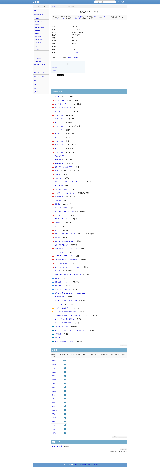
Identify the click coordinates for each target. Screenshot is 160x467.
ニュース (36, 88)
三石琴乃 (59, 433)
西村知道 (59, 372)
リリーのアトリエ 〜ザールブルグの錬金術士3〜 (70, 330)
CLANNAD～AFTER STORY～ (64, 256)
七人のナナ (58, 174)
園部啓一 (59, 414)
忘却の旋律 (58, 200)
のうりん (57, 271)
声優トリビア (38, 36)
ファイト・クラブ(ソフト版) (63, 323)
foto (35, 84)
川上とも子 (59, 425)
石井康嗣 (59, 391)
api (97, 464)
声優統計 (37, 49)
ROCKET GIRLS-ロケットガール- (65, 234)
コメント (61, 57)
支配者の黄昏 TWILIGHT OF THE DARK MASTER (70, 293)
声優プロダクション (39, 27)
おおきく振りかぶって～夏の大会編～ (66, 259)
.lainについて (91, 464)
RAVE (56, 170)
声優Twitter (37, 30)
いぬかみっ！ (59, 222)
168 (105, 17)
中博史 (59, 406)
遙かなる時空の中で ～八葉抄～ (64, 211)
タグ (36, 55)
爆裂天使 (57, 204)
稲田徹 (59, 402)
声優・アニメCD (39, 72)
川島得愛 (59, 417)
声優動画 (37, 33)
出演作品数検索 (38, 39)
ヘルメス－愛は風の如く (62, 308)
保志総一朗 (59, 410)
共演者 (54, 70)
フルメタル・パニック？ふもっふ (65, 193)
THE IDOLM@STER (61, 263)
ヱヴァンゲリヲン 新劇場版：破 (64, 319)
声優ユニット (38, 24)
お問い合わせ (82, 464)
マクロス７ (58, 96)
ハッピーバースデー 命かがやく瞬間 (66, 311)
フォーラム (37, 68)
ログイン (122, 2)
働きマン (57, 226)
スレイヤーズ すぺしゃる (62, 289)
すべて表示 (124, 437)
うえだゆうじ (59, 395)
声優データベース (39, 14)
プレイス (36, 80)
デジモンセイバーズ (61, 219)
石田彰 (59, 368)
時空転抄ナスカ (59, 100)
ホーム (36, 10)
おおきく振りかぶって (62, 245)
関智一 (59, 398)
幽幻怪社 (57, 278)
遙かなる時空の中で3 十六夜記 (64, 341)
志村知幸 (59, 421)
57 (73, 17)
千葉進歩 (59, 376)
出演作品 (54, 67)
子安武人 (59, 387)
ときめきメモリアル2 (61, 326)
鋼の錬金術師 (59, 196)
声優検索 (37, 18)
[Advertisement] (41, 122)
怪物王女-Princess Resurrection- (65, 241)
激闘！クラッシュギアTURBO (64, 167)
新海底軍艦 (58, 285)
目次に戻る (124, 345)
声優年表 (37, 46)
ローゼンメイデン (60, 215)
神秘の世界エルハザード (62, 282)
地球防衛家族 (59, 163)
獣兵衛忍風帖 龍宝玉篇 (62, 189)
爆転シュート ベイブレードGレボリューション (69, 182)
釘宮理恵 (59, 383)
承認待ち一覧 (38, 61)
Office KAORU (56, 446)
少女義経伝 (58, 334)
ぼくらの (57, 237)
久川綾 (59, 429)
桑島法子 (59, 364)
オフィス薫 (97, 17)
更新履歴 (76, 57)
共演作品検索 (38, 42)
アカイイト (58, 337)
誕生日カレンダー (39, 21)
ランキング (37, 52)
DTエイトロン (59, 115)
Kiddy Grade (58, 178)
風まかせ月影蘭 (59, 156)
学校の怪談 (77, 19)
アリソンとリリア (60, 252)
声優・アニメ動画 (39, 76)
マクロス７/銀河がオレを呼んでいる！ (67, 300)
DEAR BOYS (59, 185)
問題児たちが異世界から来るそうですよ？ (68, 267)
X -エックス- (58, 304)
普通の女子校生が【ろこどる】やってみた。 (68, 274)
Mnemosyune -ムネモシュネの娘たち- (66, 248)
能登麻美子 (59, 360)
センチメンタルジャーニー (63, 104)
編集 (69, 57)
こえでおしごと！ (60, 297)
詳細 (53, 57)
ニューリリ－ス (38, 58)
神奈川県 (79, 17)
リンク (36, 92)
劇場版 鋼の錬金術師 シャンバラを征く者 (67, 315)
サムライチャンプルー (62, 208)
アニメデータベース (40, 65)
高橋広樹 (59, 379)
